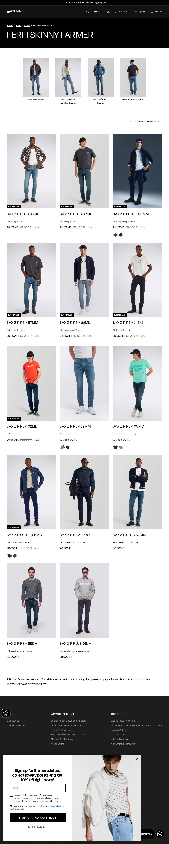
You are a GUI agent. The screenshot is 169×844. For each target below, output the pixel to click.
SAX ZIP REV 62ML (75, 322)
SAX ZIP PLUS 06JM (75, 643)
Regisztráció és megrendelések (68, 734)
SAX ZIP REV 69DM (22, 643)
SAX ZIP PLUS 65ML (23, 214)
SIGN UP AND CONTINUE (38, 817)
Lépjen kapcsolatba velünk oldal (68, 721)
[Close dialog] (137, 758)
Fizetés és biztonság (62, 739)
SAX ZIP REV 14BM (128, 322)
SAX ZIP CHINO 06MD (24, 535)
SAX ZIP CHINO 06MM (131, 214)
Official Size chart (16, 725)
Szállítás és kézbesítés (63, 730)
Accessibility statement (124, 744)
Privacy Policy (118, 730)
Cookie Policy (118, 734)
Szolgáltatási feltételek (123, 721)
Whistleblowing (119, 739)
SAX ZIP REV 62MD (22, 426)
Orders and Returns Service (66, 725)
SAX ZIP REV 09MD (128, 426)
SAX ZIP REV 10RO (75, 535)
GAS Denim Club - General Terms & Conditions (136, 725)
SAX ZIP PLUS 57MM (129, 535)
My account (57, 744)
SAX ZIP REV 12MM (75, 426)
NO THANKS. (37, 827)
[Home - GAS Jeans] (14, 11)
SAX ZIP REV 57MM (22, 322)
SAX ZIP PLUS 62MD (76, 214)
